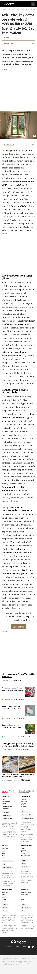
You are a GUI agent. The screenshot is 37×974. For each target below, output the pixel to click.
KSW (22, 899)
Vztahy (4, 899)
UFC (22, 898)
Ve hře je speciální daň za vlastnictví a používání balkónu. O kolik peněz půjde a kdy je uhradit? (27, 838)
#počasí (5, 904)
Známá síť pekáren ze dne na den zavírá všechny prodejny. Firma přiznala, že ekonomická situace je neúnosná (9, 929)
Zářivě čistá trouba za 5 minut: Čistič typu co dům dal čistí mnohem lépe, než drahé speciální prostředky (18, 775)
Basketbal (5, 848)
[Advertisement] (18, 88)
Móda (3, 898)
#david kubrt (6, 812)
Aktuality (4, 799)
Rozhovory (24, 803)
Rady (3, 805)
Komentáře (24, 801)
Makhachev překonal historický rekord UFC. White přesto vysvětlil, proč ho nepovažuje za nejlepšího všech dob (27, 919)
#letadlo (5, 911)
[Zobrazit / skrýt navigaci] (33, 4)
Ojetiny (4, 803)
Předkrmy (24, 852)
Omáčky (23, 850)
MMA (3, 855)
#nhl (4, 864)
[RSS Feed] (32, 947)
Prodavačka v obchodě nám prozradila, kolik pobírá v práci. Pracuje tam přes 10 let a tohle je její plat (13, 689)
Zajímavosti (5, 808)
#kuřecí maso (26, 867)
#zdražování (25, 812)
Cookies (14, 952)
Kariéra (17, 946)
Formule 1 (5, 850)
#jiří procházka (26, 908)
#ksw (23, 911)
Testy (10, 9)
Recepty (23, 854)
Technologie (24, 806)
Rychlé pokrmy (25, 855)
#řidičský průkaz (7, 818)
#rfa (23, 904)
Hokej (3, 854)
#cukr (23, 860)
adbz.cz (4, 9)
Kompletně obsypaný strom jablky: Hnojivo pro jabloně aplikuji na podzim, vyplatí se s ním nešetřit (13, 726)
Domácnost (5, 892)
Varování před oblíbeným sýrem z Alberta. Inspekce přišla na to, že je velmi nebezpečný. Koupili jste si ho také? (12, 708)
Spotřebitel (24, 805)
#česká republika (27, 815)
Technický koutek (7, 806)
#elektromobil (7, 815)
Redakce (8, 946)
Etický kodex (21, 952)
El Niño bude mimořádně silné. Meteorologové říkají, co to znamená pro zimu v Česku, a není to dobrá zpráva (9, 919)
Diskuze (17, 681)
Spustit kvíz (18, 626)
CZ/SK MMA (24, 894)
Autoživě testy (6, 801)
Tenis (3, 857)
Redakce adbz (9, 43)
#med (23, 864)
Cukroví (23, 848)
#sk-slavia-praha (8, 867)
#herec (5, 908)
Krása (3, 894)
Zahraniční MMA (26, 892)
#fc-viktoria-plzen (8, 861)
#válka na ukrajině (27, 818)
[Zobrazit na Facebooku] (29, 947)
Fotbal (3, 852)
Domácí (23, 799)
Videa (22, 896)
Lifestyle (4, 896)
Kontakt (25, 946)
